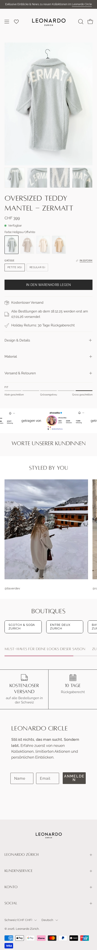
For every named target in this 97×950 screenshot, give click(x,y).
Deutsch (47, 920)
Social (11, 903)
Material (11, 357)
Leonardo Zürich (22, 855)
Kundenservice (19, 871)
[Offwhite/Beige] (43, 245)
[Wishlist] (16, 22)
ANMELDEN (74, 778)
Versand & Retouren (20, 373)
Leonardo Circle (82, 4)
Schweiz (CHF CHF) (18, 920)
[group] (48, 4)
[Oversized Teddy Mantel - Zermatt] (15, 178)
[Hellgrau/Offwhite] (11, 245)
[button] (80, 21)
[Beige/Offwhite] (59, 245)
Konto (11, 887)
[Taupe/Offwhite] (27, 245)
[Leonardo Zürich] (48, 21)
